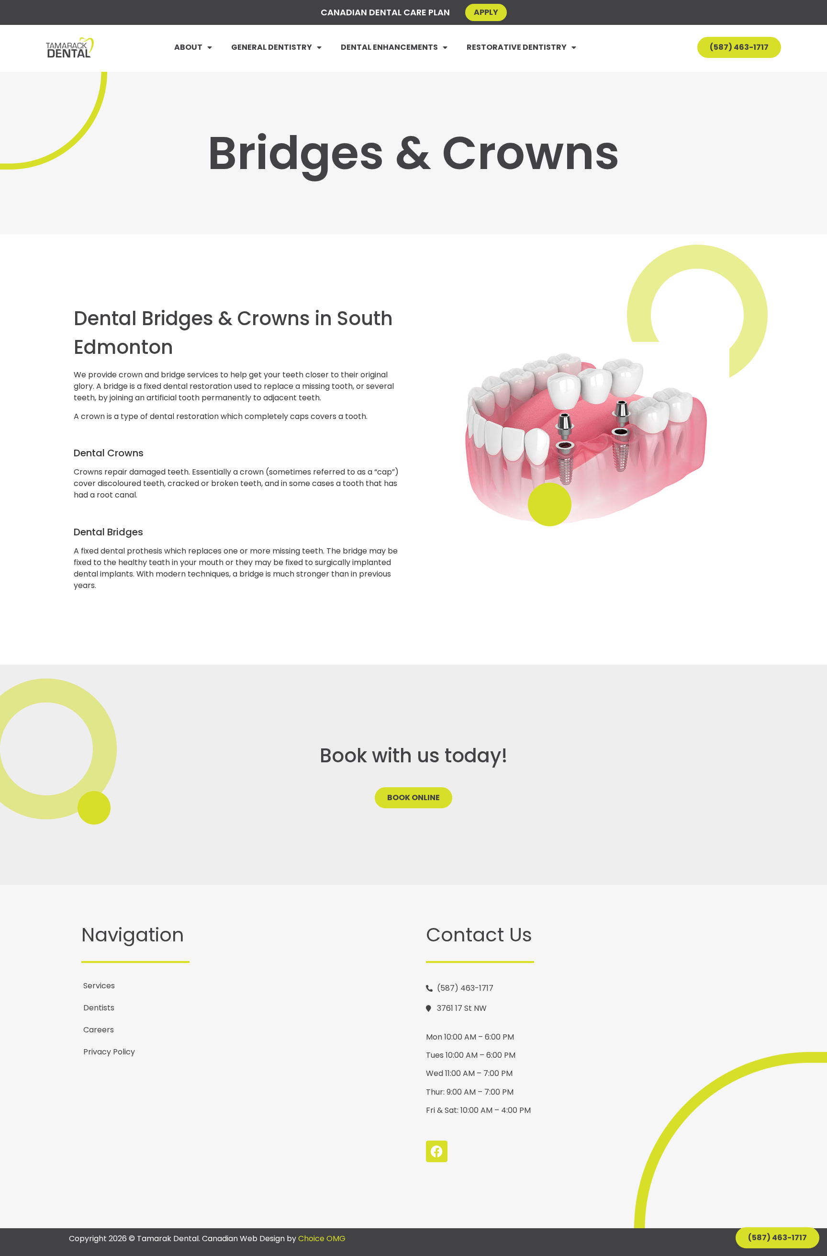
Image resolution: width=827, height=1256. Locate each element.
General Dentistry (271, 47)
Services (99, 985)
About (188, 47)
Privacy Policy (109, 1051)
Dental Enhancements (389, 47)
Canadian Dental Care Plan (385, 12)
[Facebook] (436, 1151)
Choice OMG (322, 1238)
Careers (98, 1029)
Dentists (98, 1007)
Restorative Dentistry (517, 47)
